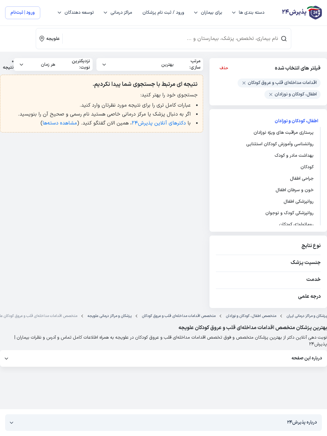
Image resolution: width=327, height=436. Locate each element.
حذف (224, 68)
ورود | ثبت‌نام (23, 12)
